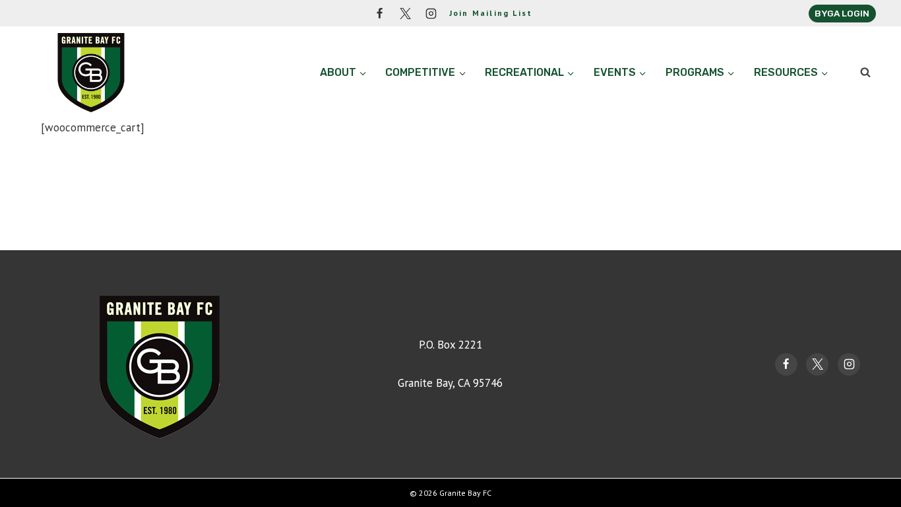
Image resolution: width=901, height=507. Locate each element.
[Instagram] (431, 13)
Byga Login (842, 13)
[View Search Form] (865, 72)
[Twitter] (405, 13)
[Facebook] (380, 13)
